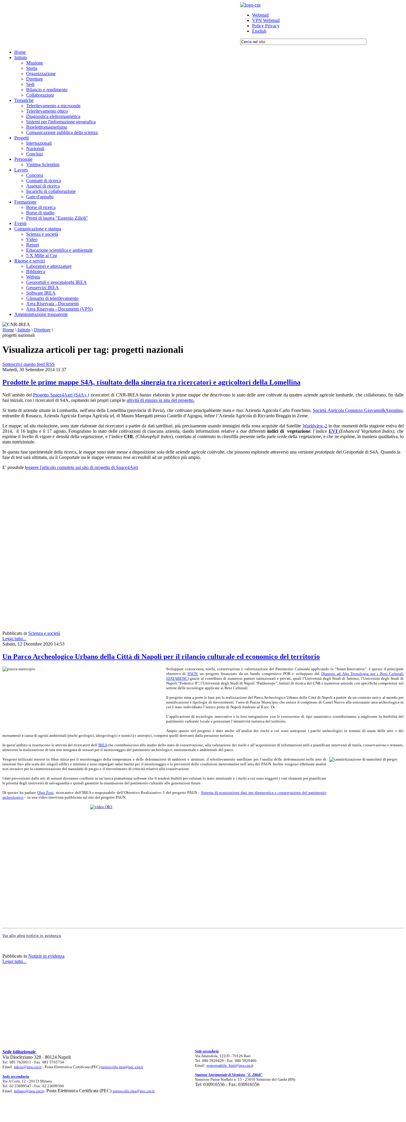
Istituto (24, 329)
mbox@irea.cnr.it (28, 1067)
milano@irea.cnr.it (29, 1091)
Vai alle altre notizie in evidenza (31, 936)
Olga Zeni (45, 792)
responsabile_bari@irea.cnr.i (229, 1065)
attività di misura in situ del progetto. (161, 400)
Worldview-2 (315, 425)
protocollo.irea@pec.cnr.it (122, 1067)
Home (8, 329)
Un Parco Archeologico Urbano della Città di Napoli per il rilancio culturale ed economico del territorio (161, 656)
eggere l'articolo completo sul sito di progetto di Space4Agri (82, 467)
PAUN (192, 673)
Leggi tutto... (14, 638)
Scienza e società (44, 633)
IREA (102, 745)
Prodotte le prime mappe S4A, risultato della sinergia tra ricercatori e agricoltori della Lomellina (151, 382)
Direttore (42, 329)
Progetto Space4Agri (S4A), (60, 394)
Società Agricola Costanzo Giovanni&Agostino (357, 410)
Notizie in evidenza (46, 956)
